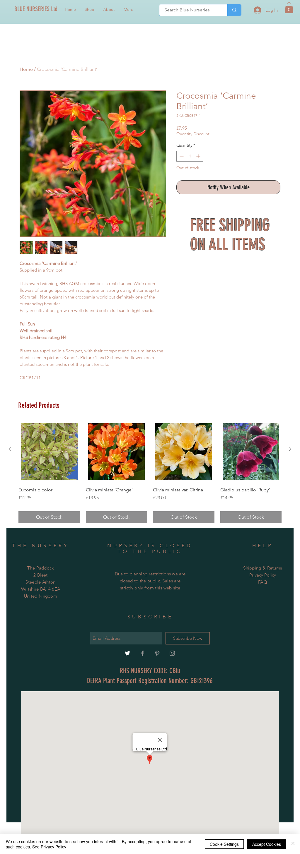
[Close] (292, 844)
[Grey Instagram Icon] (172, 653)
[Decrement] (181, 156)
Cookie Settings (224, 844)
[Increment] (198, 156)
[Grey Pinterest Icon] (157, 653)
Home (26, 69)
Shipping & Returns (262, 568)
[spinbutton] (190, 156)
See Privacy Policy (49, 847)
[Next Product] (290, 449)
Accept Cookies (266, 844)
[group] (150, 472)
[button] (289, 7)
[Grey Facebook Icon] (142, 653)
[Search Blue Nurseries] (234, 10)
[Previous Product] (9, 449)
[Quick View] (49, 451)
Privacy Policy (262, 575)
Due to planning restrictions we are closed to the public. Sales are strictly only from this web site (150, 581)
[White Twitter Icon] (127, 653)
